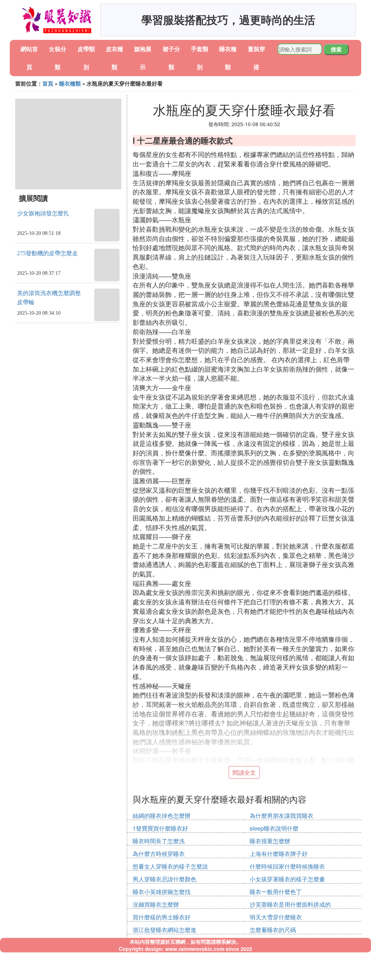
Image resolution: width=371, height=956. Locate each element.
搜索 (336, 49)
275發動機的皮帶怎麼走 (47, 253)
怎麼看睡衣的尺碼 (273, 930)
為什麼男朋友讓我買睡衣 (281, 815)
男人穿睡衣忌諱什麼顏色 (164, 879)
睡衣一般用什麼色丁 (276, 891)
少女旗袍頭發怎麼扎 (43, 213)
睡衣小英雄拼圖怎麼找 (162, 891)
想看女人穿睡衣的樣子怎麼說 (170, 866)
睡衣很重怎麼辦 (270, 841)
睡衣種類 (70, 83)
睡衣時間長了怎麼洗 (159, 841)
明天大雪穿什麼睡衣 (276, 917)
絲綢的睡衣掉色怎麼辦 (162, 815)
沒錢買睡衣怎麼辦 (156, 904)
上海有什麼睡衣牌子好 (279, 853)
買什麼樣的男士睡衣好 (162, 917)
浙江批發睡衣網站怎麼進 (164, 930)
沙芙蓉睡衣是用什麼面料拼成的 (290, 904)
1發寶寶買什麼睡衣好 (160, 828)
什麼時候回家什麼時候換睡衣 (287, 866)
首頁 (47, 83)
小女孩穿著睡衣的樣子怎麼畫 (287, 879)
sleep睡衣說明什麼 (274, 828)
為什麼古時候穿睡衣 (159, 853)
